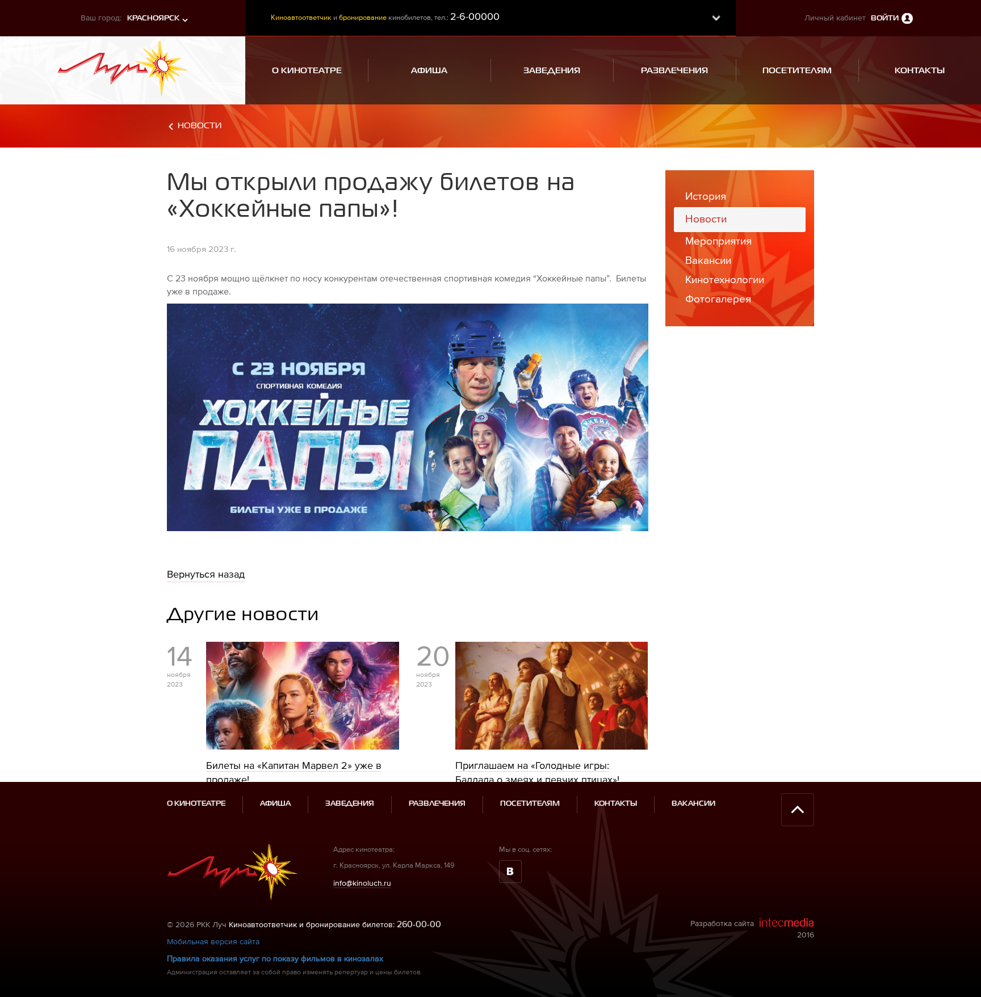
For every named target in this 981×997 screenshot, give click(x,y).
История (705, 196)
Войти (885, 18)
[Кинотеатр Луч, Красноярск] (122, 65)
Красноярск (153, 18)
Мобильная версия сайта (213, 941)
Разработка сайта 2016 (752, 929)
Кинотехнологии (724, 279)
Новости (199, 125)
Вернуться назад (206, 574)
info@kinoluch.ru (362, 882)
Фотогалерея (718, 299)
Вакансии (708, 260)
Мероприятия (718, 241)
